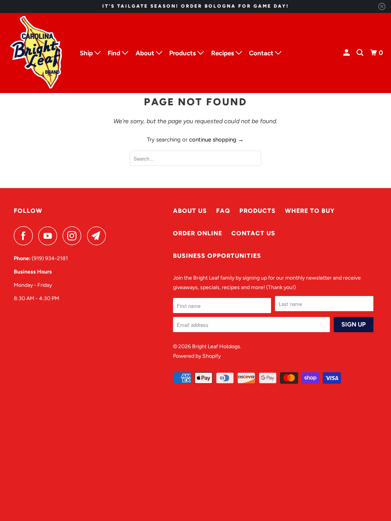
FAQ (223, 210)
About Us (190, 210)
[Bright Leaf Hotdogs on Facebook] (25, 235)
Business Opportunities (217, 255)
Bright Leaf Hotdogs (216, 346)
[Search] (360, 52)
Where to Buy (310, 210)
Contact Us (253, 233)
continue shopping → (216, 139)
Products (257, 210)
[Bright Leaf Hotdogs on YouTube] (49, 235)
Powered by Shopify (197, 356)
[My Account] (347, 52)
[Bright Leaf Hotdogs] (36, 53)
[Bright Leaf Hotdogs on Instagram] (74, 235)
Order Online (197, 233)
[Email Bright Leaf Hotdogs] (98, 235)
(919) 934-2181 (50, 258)
